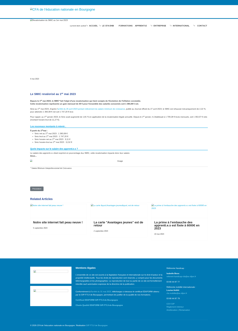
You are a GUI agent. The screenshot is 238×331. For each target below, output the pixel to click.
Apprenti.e (141, 25)
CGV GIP (171, 304)
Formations (125, 25)
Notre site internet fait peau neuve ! (58, 222)
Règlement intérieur (175, 307)
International (181, 25)
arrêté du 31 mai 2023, (102, 291)
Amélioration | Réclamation (178, 310)
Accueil (93, 25)
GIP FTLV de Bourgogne (97, 325)
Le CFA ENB (108, 25)
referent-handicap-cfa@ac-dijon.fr (181, 276)
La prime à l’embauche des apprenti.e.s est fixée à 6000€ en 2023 (176, 225)
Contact (202, 25)
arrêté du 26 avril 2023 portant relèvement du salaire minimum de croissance (91, 109)
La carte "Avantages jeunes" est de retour (118, 224)
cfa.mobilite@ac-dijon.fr (177, 293)
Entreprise (160, 25)
